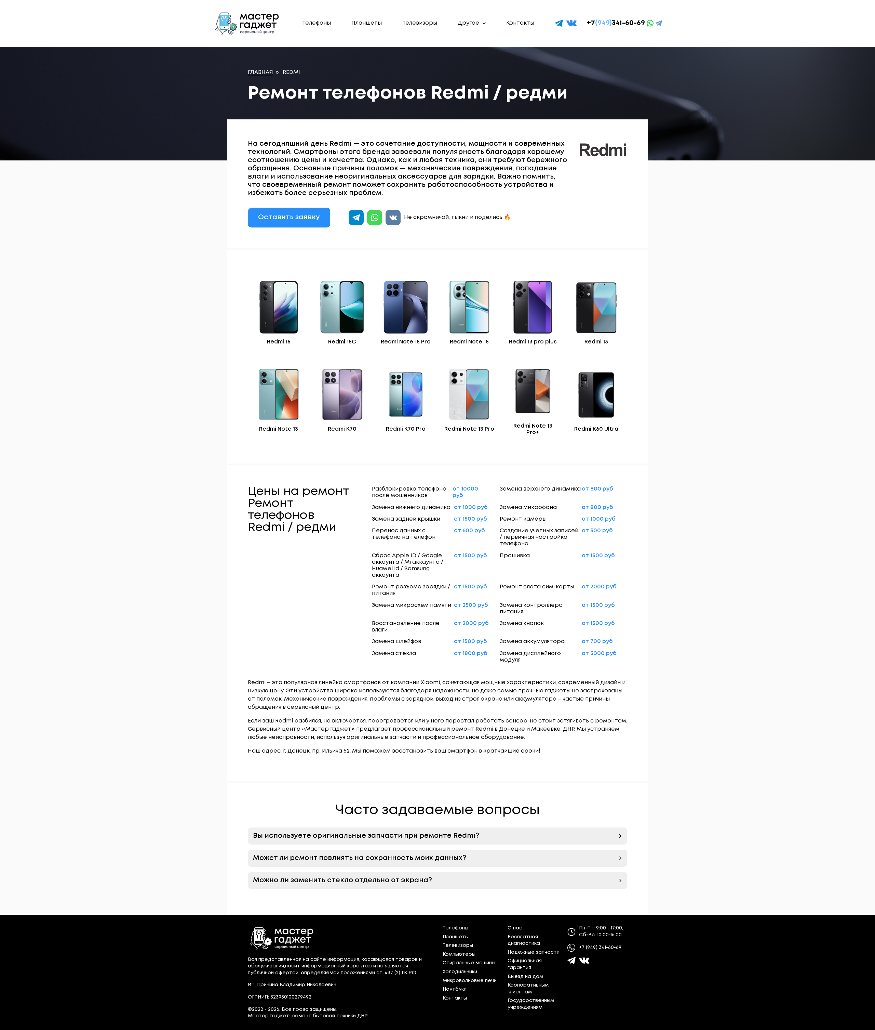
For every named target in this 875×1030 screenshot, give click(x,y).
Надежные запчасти (534, 952)
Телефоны (316, 23)
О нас (515, 928)
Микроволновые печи (470, 981)
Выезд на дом (525, 977)
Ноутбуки (455, 989)
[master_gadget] (584, 960)
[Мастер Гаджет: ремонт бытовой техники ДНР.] (247, 23)
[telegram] (559, 23)
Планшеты (366, 23)
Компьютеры (459, 954)
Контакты (520, 23)
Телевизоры (419, 23)
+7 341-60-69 (616, 23)
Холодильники (460, 972)
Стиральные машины (469, 963)
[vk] (571, 23)
